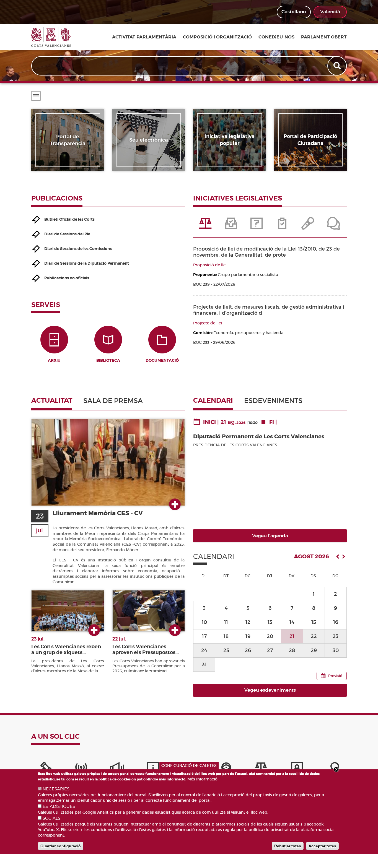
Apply (337, 66)
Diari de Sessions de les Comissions (78, 248)
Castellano (293, 12)
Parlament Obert (324, 37)
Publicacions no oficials (66, 277)
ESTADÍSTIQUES (59, 806)
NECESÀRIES (56, 789)
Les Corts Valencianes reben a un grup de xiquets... (66, 649)
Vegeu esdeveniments (270, 690)
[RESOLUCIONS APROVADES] (282, 226)
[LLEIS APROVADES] (231, 226)
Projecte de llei (207, 323)
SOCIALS (51, 818)
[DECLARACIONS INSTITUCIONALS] (308, 226)
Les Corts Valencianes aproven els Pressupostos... (145, 649)
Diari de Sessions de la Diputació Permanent (86, 263)
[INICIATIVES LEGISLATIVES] (206, 226)
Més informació (202, 779)
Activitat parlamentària (144, 37)
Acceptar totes (322, 846)
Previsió (335, 676)
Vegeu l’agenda (270, 536)
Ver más (175, 504)
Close (336, 769)
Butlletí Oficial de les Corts (69, 219)
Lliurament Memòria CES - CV (98, 513)
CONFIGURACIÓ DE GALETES (189, 765)
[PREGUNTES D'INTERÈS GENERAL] (257, 226)
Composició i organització (217, 37)
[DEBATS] (333, 226)
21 (291, 636)
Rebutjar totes (287, 846)
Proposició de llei (210, 264)
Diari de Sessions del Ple (67, 233)
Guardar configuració (60, 846)
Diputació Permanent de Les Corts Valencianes (258, 436)
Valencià (330, 12)
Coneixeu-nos (276, 37)
